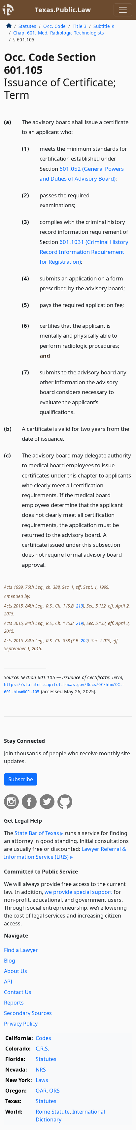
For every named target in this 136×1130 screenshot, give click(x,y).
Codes (43, 1038)
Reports (14, 1002)
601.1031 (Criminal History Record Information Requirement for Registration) (84, 251)
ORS (54, 1090)
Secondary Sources (28, 1013)
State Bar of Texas (37, 833)
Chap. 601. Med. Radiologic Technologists (58, 33)
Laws (42, 1080)
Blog (9, 960)
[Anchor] (76, 131)
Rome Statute (53, 1111)
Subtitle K (103, 26)
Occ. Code (54, 26)
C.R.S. (42, 1048)
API (8, 981)
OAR (41, 1090)
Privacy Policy (21, 1023)
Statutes (27, 26)
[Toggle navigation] (123, 9)
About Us (15, 971)
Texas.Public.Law (63, 9)
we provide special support (78, 892)
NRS (41, 1069)
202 (84, 640)
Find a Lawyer (21, 950)
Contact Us (17, 992)
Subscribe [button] (20, 779)
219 (79, 606)
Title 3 (79, 26)
